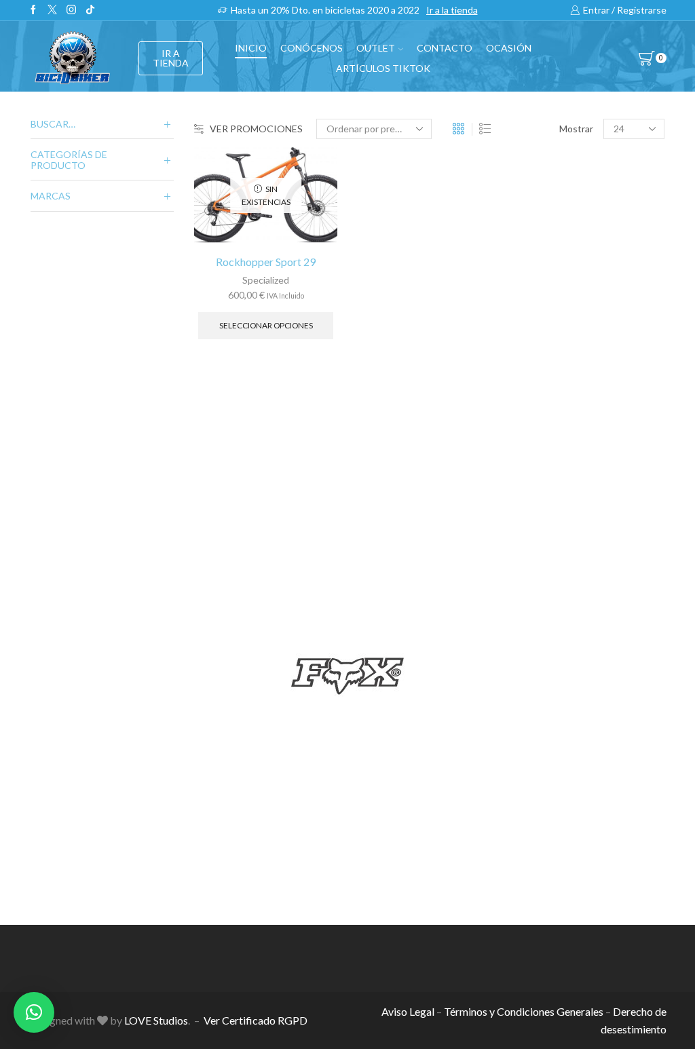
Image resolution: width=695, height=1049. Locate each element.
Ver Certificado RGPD (255, 1020)
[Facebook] (33, 10)
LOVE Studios (156, 1020)
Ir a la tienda (452, 10)
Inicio (251, 48)
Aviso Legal (407, 1011)
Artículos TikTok (383, 68)
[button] (34, 1012)
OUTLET (375, 48)
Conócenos (311, 48)
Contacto (444, 48)
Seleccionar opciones (266, 325)
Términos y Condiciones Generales (523, 1011)
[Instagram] (71, 10)
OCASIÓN (508, 48)
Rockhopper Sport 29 (266, 261)
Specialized (265, 280)
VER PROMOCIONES (256, 128)
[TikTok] (90, 10)
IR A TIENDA (171, 58)
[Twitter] (52, 10)
